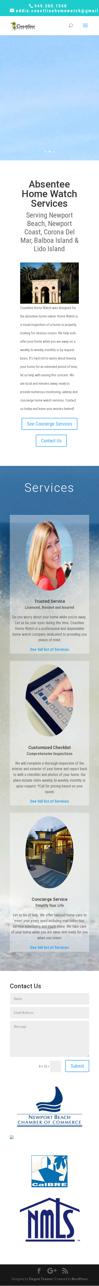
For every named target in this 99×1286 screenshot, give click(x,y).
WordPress (80, 1279)
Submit (77, 1066)
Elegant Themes (41, 1279)
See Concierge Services (49, 424)
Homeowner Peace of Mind (49, 53)
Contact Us (51, 441)
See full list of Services (49, 649)
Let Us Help (49, 142)
